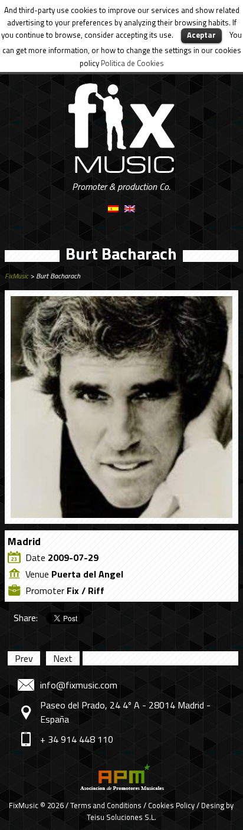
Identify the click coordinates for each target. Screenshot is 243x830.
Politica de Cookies (132, 63)
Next (63, 658)
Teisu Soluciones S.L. (121, 817)
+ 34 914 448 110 (76, 739)
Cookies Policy (171, 805)
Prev (24, 658)
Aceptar (201, 35)
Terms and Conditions (106, 805)
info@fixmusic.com (78, 685)
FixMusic (16, 275)
